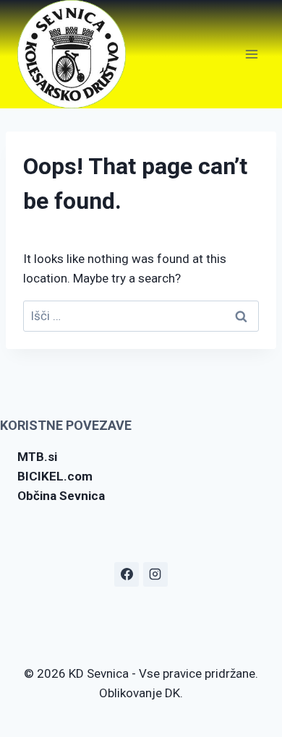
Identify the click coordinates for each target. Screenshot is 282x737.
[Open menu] (251, 54)
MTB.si (37, 456)
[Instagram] (155, 574)
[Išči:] (141, 316)
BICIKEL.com (55, 476)
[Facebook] (126, 574)
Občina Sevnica (61, 495)
